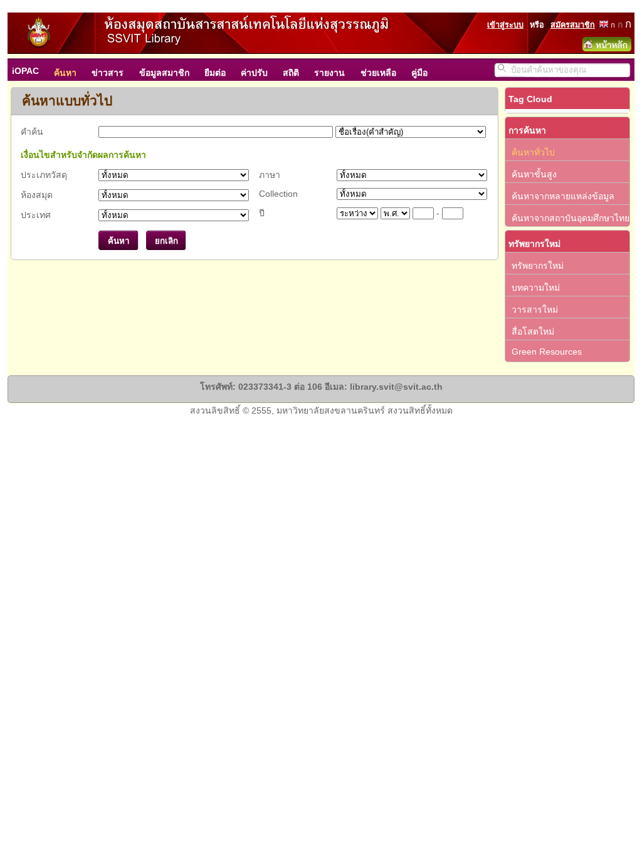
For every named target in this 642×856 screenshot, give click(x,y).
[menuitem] (32, 69)
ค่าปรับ (254, 73)
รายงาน (329, 73)
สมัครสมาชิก (572, 25)
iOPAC (25, 71)
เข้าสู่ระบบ (505, 25)
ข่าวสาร (108, 73)
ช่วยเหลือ (378, 73)
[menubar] (226, 69)
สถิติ (291, 73)
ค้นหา (65, 73)
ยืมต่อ (215, 73)
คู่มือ (419, 73)
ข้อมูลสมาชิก (164, 73)
